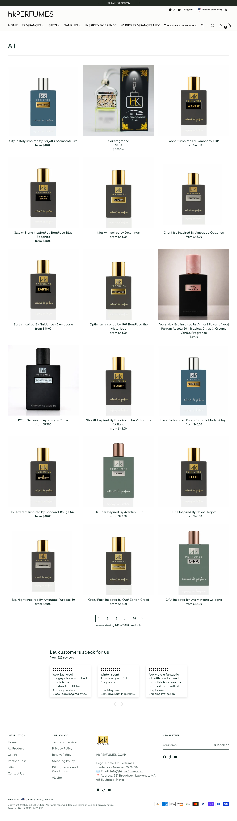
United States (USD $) (214, 10)
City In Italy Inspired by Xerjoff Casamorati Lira (43, 141)
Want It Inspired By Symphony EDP (194, 141)
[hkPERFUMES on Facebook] (170, 9)
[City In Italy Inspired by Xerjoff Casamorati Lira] (43, 100)
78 (134, 618)
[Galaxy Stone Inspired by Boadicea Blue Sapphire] (43, 192)
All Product (16, 748)
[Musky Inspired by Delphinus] (118, 192)
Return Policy (61, 754)
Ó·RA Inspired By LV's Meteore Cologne (194, 599)
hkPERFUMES (36, 805)
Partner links (17, 761)
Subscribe (221, 745)
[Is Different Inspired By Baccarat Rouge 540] (43, 471)
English (188, 10)
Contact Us (16, 773)
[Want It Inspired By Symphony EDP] (193, 100)
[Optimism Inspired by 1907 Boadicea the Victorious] (118, 284)
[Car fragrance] (118, 100)
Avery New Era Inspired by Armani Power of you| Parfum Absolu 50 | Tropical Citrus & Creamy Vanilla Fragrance (194, 328)
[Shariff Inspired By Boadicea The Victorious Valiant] (118, 380)
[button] (115, 703)
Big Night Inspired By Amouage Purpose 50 (43, 599)
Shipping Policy (63, 761)
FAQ (11, 767)
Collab (12, 754)
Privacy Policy (62, 748)
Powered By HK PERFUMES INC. (26, 808)
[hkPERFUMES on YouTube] (179, 9)
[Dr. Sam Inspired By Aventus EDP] (118, 471)
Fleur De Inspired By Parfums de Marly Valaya (193, 420)
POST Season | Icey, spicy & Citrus (43, 420)
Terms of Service (64, 742)
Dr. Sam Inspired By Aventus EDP (118, 512)
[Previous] (98, 3)
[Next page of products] (142, 618)
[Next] (139, 3)
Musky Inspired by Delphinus (118, 232)
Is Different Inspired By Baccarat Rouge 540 (43, 512)
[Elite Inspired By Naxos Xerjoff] (193, 471)
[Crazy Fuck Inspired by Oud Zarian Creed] (118, 559)
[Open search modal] (212, 25)
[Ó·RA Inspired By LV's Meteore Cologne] (193, 559)
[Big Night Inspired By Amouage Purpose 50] (43, 559)
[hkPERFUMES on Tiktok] (174, 9)
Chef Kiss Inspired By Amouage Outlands (194, 232)
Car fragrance (118, 141)
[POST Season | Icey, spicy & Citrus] (43, 380)
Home (12, 742)
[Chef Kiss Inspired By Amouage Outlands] (193, 192)
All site (57, 777)
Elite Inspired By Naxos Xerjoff (194, 512)
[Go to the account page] (220, 25)
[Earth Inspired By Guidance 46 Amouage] (43, 284)
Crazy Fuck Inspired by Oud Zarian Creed (118, 599)
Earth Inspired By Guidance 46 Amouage (43, 324)
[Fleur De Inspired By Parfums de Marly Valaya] (193, 380)
